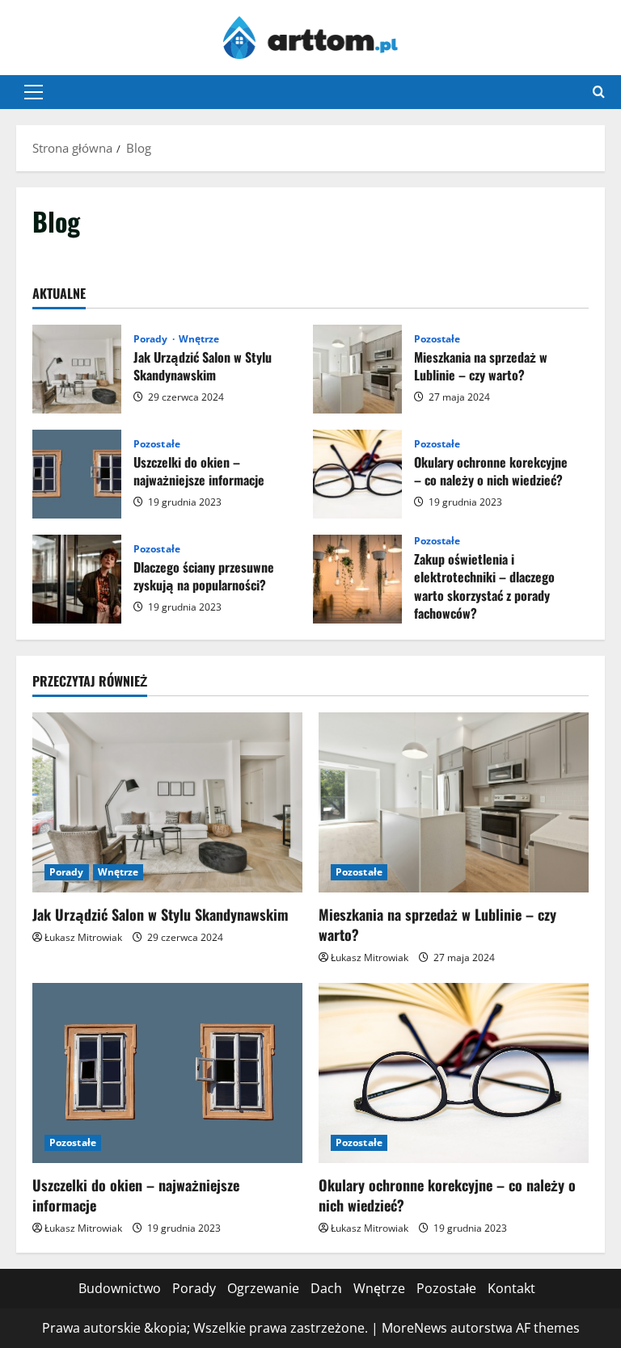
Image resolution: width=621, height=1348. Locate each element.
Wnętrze (199, 339)
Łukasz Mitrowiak (83, 937)
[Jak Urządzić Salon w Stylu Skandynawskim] (167, 802)
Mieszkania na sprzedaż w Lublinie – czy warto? (357, 369)
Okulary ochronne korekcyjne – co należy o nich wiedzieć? (357, 474)
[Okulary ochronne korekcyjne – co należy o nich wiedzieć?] (454, 1073)
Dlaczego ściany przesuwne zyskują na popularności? (76, 579)
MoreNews (414, 1328)
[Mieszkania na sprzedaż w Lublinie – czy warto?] (454, 802)
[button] (33, 92)
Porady (152, 339)
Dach (326, 1288)
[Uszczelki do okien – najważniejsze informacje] (167, 1073)
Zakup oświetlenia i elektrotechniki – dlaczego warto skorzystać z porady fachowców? (357, 579)
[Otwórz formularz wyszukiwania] (599, 91)
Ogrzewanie (263, 1288)
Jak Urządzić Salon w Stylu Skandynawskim (76, 369)
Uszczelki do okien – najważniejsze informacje (76, 474)
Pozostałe (437, 339)
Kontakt (511, 1288)
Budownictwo (119, 1288)
